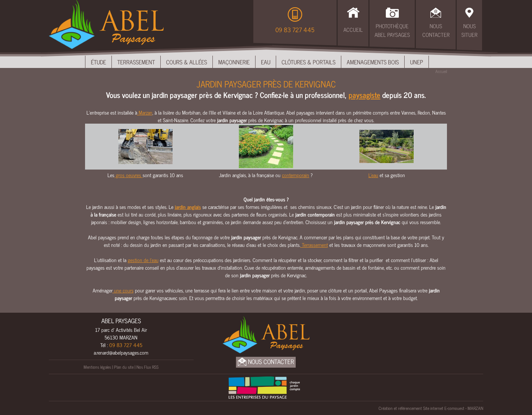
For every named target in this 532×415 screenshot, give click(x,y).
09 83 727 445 (294, 30)
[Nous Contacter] (435, 11)
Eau (265, 62)
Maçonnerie (234, 62)
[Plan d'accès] (469, 11)
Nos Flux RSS (147, 367)
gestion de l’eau (143, 260)
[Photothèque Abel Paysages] (392, 11)
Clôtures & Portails (308, 62)
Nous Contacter (435, 30)
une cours (123, 290)
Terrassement (136, 62)
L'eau (373, 175)
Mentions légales (97, 367)
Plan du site (124, 367)
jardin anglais (188, 206)
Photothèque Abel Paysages (392, 30)
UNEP (416, 62)
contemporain (295, 175)
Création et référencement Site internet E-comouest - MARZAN (431, 408)
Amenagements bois (373, 62)
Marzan (144, 112)
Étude (98, 62)
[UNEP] (264, 386)
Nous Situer (469, 30)
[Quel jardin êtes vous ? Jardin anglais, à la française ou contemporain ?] (266, 145)
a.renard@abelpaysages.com (121, 352)
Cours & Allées (186, 62)
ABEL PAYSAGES (121, 321)
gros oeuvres (128, 175)
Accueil (353, 29)
